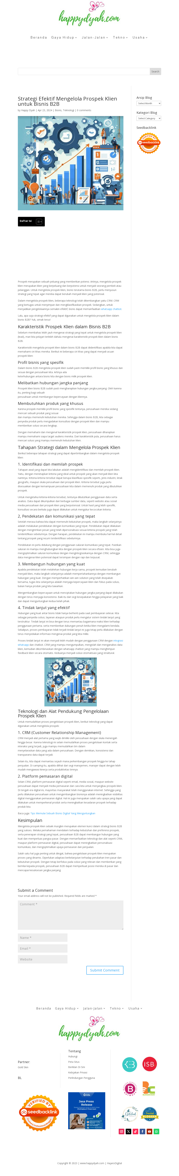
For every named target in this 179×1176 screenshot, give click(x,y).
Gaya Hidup (62, 37)
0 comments (84, 110)
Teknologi (68, 110)
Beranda (39, 37)
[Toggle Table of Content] (37, 222)
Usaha (139, 37)
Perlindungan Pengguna (81, 1077)
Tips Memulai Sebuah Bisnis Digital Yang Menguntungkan (62, 813)
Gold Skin (23, 1067)
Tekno (119, 37)
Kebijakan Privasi (77, 1072)
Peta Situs (74, 1061)
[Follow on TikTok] (135, 1131)
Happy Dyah (28, 110)
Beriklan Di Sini (76, 1067)
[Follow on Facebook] (142, 1131)
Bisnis (58, 110)
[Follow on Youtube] (149, 1131)
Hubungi (72, 1056)
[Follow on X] (128, 1131)
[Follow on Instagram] (121, 1131)
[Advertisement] (70, 253)
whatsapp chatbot (111, 309)
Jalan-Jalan (94, 37)
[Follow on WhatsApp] (156, 1131)
